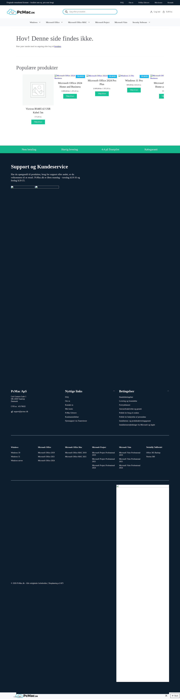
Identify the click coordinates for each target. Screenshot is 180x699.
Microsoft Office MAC (77, 22)
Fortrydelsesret (124, 405)
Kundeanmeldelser (72, 417)
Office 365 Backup (153, 453)
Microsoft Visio (121, 22)
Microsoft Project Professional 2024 (103, 466)
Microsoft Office (53, 22)
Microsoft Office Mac (73, 447)
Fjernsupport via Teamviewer (76, 421)
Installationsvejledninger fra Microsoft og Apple (137, 425)
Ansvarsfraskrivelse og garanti (130, 409)
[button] (90, 391)
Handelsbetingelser (126, 397)
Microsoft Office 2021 (46, 457)
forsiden (57, 46)
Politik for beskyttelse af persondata (132, 417)
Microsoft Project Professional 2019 (103, 454)
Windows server (17, 461)
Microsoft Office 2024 (46, 461)
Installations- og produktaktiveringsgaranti (135, 421)
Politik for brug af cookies (129, 413)
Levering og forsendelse (128, 401)
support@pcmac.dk (21, 412)
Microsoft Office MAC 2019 (75, 453)
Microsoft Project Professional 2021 (103, 460)
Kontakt (170, 3)
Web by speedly (18, 697)
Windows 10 (15, 453)
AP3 (61, 583)
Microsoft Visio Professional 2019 (129, 454)
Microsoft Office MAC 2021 (75, 457)
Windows (33, 22)
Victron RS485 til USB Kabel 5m (38, 110)
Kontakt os (69, 405)
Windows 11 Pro (134, 80)
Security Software (140, 22)
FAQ (121, 3)
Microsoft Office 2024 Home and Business (70, 85)
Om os (131, 3)
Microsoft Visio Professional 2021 (129, 460)
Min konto (158, 3)
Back (176, 696)
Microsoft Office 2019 (46, 453)
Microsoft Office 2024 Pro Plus (102, 82)
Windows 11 (15, 457)
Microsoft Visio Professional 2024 (129, 466)
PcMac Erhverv (143, 3)
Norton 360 (150, 457)
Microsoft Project (102, 22)
